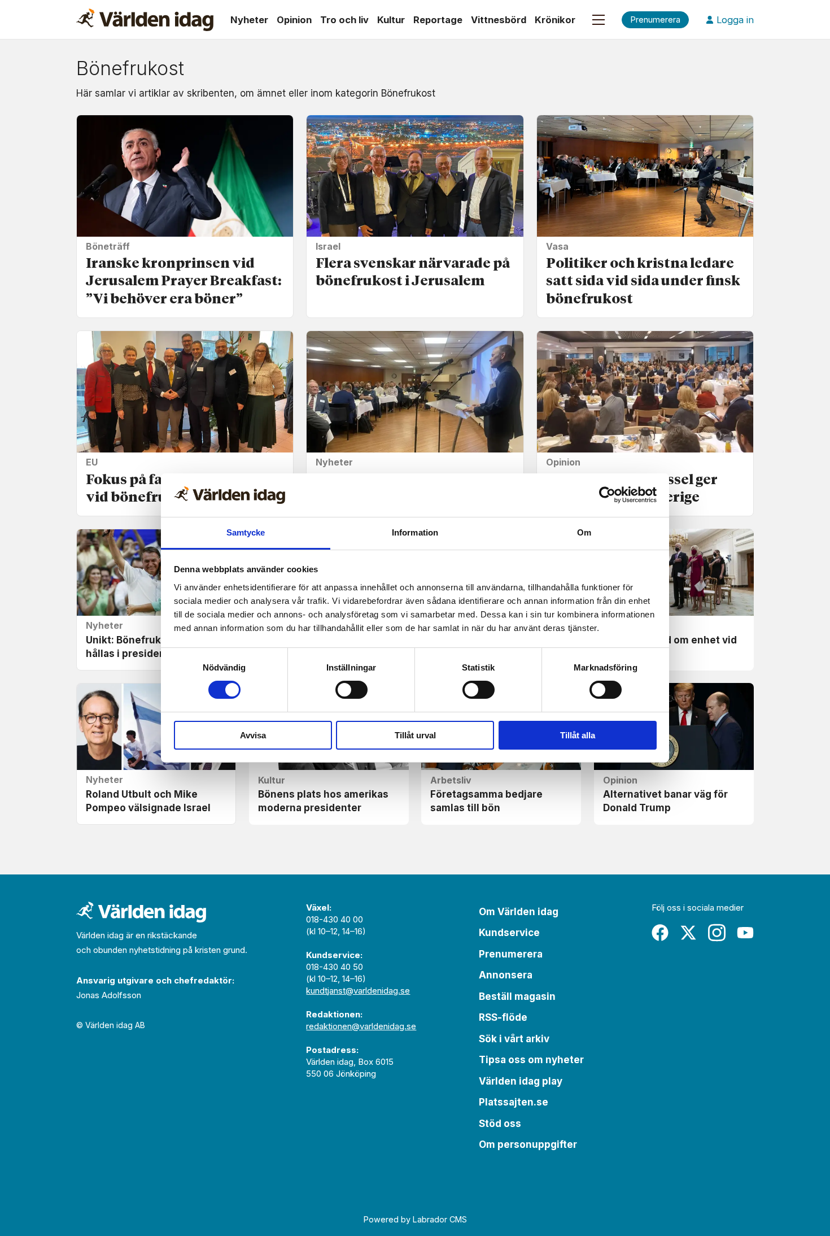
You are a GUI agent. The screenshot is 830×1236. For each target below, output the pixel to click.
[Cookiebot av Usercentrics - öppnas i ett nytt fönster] (607, 494)
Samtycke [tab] (245, 532)
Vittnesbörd (498, 19)
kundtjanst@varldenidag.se (358, 990)
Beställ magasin (517, 996)
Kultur (391, 19)
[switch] (351, 690)
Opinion (294, 19)
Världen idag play (520, 1081)
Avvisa (253, 735)
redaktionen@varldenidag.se (361, 1026)
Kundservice (509, 932)
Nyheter (249, 19)
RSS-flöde (503, 1017)
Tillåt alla (577, 735)
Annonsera (505, 975)
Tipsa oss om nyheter (531, 1059)
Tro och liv (344, 19)
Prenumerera (511, 954)
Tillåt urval (415, 735)
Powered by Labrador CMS (415, 1219)
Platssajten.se (513, 1102)
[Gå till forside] (144, 20)
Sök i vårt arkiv (514, 1038)
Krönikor (555, 19)
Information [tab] (415, 532)
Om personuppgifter (528, 1144)
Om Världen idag (518, 911)
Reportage (437, 19)
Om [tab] (584, 532)
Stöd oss (500, 1123)
